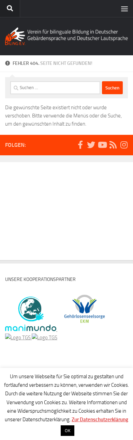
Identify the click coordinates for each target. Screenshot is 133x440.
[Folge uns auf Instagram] (124, 145)
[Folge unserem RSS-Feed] (113, 145)
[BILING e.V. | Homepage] (66, 36)
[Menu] (124, 8)
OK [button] (67, 430)
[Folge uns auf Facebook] (80, 145)
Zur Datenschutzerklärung (100, 419)
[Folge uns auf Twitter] (91, 145)
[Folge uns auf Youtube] (102, 145)
